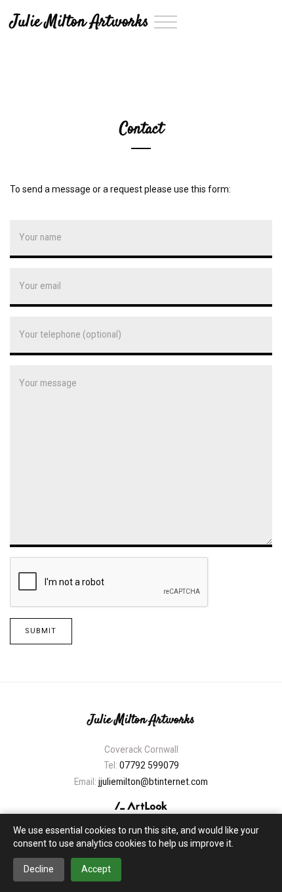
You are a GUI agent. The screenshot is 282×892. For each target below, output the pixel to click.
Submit (40, 631)
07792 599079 (149, 765)
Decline (39, 869)
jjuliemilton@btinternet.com (153, 781)
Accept (96, 869)
